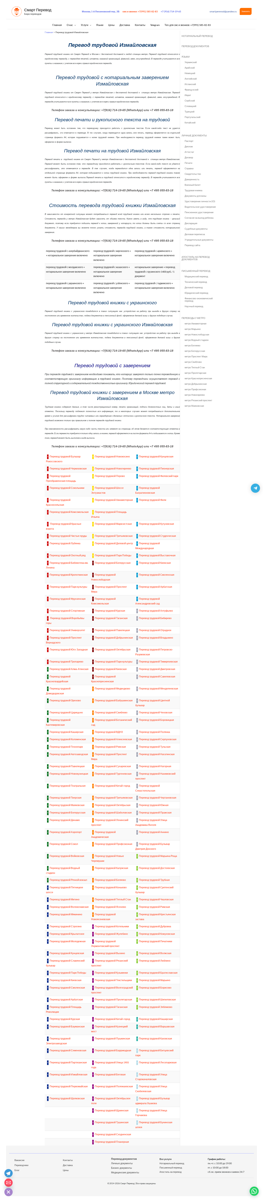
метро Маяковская (194, 405)
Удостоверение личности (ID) (200, 201)
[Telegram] (8, 1173)
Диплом (189, 146)
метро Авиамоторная (195, 323)
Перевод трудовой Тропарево (66, 661)
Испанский (190, 84)
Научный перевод (194, 306)
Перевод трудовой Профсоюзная (113, 843)
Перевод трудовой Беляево (110, 879)
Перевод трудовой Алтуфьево (156, 610)
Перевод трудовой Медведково (112, 688)
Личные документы (122, 1163)
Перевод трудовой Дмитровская (157, 668)
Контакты (68, 1160)
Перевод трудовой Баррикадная (113, 1050)
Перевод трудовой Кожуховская (157, 933)
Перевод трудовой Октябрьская (112, 649)
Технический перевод (196, 281)
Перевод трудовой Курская (110, 610)
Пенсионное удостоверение (199, 212)
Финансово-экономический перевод (199, 299)
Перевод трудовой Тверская (65, 797)
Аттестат (189, 152)
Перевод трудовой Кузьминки (111, 972)
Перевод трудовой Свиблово (111, 712)
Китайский (190, 122)
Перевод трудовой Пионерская (156, 468)
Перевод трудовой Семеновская (68, 1050)
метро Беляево (192, 345)
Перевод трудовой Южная (153, 805)
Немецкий (190, 73)
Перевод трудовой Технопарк (66, 746)
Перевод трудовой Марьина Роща (158, 855)
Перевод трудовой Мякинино (66, 914)
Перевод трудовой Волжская (155, 953)
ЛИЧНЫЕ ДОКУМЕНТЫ (194, 135)
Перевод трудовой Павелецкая (112, 630)
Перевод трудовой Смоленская (156, 574)
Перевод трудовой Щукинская (111, 1110)
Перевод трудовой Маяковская (67, 805)
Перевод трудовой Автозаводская (69, 754)
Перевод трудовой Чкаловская (156, 899)
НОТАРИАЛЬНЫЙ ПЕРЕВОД (197, 36)
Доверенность (192, 179)
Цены (66, 1170)
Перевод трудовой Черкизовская (68, 468)
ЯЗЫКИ (186, 56)
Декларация (191, 223)
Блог (16, 1170)
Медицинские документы (125, 1172)
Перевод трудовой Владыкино (156, 637)
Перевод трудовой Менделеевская (158, 688)
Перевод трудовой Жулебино (111, 933)
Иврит (188, 95)
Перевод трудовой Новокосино (112, 456)
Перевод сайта (192, 245)
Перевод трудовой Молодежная (68, 941)
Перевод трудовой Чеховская (155, 712)
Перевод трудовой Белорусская (113, 562)
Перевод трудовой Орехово (65, 700)
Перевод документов (124, 1158)
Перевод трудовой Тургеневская (113, 773)
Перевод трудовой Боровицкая (156, 719)
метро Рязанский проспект (198, 400)
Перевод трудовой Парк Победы (113, 555)
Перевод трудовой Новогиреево (113, 468)
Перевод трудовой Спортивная (67, 610)
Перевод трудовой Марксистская (113, 523)
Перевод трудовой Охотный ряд (68, 555)
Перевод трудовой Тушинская (111, 1122)
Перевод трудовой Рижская (110, 746)
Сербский (190, 100)
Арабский (190, 67)
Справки (189, 168)
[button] (246, 11)
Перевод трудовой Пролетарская (113, 999)
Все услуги (166, 1159)
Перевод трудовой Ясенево (110, 906)
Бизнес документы (121, 1167)
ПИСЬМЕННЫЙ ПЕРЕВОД (196, 271)
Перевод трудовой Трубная (154, 879)
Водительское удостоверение (200, 206)
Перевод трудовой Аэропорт (66, 832)
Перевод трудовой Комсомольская (69, 511)
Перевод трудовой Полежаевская (114, 1086)
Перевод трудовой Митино (64, 899)
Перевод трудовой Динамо (65, 819)
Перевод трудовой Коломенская (68, 739)
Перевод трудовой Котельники (112, 926)
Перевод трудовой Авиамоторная (114, 499)
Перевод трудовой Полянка (154, 731)
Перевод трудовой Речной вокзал (68, 879)
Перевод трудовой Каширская (66, 731)
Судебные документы (196, 228)
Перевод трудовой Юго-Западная (69, 649)
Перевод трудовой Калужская (111, 867)
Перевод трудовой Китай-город (112, 785)
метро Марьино (193, 329)
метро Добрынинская (196, 383)
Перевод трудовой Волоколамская (69, 906)
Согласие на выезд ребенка (199, 217)
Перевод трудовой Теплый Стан (113, 899)
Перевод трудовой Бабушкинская (114, 700)
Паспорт (189, 141)
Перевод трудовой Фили (152, 499)
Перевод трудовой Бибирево (155, 618)
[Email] (8, 1183)
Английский (191, 78)
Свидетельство (193, 173)
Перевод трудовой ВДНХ (109, 731)
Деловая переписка (195, 234)
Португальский (192, 117)
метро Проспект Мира (196, 356)
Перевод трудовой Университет (67, 630)
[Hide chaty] (8, 1192)
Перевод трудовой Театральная (68, 785)
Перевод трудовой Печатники (155, 941)
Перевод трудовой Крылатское (67, 933)
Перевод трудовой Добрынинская (114, 637)
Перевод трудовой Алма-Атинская (69, 668)
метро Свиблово (193, 361)
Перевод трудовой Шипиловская (157, 999)
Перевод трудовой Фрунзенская (68, 598)
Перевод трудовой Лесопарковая (158, 1062)
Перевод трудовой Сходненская (113, 1134)
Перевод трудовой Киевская (155, 562)
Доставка (68, 1165)
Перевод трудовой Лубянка (65, 543)
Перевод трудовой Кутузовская (156, 523)
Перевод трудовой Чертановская (157, 797)
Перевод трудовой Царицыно (66, 712)
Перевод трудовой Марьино (154, 980)
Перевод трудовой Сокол (64, 843)
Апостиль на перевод (171, 1171)
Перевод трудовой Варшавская (156, 1026)
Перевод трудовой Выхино (110, 953)
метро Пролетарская (195, 372)
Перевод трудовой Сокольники (67, 487)
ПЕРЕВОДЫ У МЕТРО (193, 318)
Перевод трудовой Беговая (110, 1074)
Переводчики (21, 1165)
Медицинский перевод (196, 276)
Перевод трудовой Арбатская (155, 586)
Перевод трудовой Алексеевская (113, 739)
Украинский (191, 62)
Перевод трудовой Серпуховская (157, 739)
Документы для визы (195, 195)
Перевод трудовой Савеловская (157, 676)
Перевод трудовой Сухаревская (113, 766)
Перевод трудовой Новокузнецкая (69, 773)
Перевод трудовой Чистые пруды (68, 535)
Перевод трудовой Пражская (155, 812)
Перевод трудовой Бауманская (67, 1026)
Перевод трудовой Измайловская (68, 1074)
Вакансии (19, 1160)
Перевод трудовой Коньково (111, 887)
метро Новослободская (197, 334)
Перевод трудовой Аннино (154, 832)
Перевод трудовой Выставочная (157, 555)
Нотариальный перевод (172, 1163)
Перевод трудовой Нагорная (155, 766)
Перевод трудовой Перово (110, 475)
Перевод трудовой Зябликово (155, 1006)
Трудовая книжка (193, 190)
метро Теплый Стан (195, 367)
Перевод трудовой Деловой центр (114, 543)
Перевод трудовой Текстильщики (113, 980)
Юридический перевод (196, 292)
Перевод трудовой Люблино (154, 960)
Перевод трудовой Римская (154, 906)
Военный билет (193, 184)
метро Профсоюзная (195, 389)
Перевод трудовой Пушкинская (112, 1038)
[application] (74, 25)
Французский (191, 89)
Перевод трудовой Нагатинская (157, 754)
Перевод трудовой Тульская (154, 746)
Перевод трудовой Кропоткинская (69, 574)
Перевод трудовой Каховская (155, 1038)
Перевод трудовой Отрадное (155, 630)
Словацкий (190, 106)
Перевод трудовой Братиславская (158, 972)
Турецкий (189, 111)
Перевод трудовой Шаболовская (113, 812)
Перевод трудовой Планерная (112, 1141)
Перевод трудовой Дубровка (155, 926)
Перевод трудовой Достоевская (157, 867)
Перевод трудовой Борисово (155, 987)
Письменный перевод (171, 1167)
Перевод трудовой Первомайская (69, 1086)
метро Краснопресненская (198, 378)
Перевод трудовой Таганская (111, 618)
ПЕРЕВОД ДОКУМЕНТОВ (195, 46)
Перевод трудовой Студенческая (157, 535)
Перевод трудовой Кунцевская (156, 456)
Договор (189, 157)
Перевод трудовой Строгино (66, 926)
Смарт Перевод (37, 9)
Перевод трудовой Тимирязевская (158, 661)
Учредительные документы (199, 239)
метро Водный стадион (197, 340)
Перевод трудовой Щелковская (67, 1098)
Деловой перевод (194, 287)
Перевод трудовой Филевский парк (158, 475)
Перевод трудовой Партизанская (68, 1062)
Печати (188, 163)
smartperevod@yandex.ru (223, 11)
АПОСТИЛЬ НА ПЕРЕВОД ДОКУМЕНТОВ (196, 258)
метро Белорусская (195, 351)
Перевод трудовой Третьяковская (114, 535)
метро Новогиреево (195, 394)
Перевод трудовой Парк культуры (68, 586)
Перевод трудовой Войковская (67, 855)
